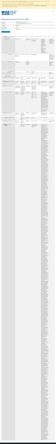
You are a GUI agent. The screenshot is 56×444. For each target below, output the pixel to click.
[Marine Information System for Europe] (9, 13)
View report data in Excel (6, 31)
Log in (53, 10)
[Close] (55, 1)
